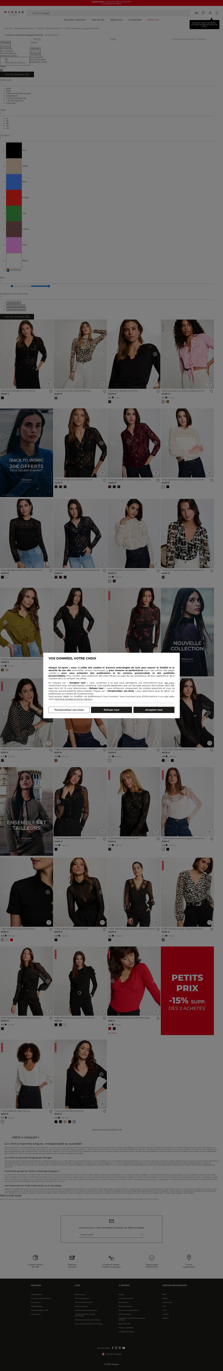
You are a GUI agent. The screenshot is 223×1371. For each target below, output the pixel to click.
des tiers (169, 682)
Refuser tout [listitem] (111, 709)
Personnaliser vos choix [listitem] (69, 709)
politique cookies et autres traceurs (73, 699)
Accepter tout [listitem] (154, 709)
